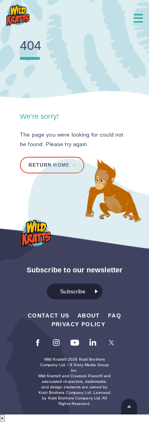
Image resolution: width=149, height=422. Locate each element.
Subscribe (72, 291)
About (88, 315)
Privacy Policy (79, 324)
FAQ (114, 315)
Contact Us (49, 315)
